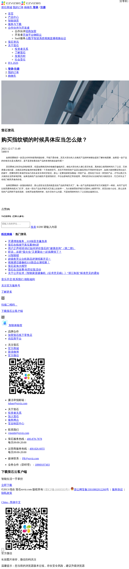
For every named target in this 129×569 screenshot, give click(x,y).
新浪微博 (13, 351)
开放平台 (28, 34)
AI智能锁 (13, 255)
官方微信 (13, 355)
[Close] (2, 550)
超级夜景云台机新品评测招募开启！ (29, 258)
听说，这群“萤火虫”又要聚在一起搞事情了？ (34, 251)
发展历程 (20, 56)
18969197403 (42, 464)
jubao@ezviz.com (17, 403)
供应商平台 (15, 338)
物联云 (38, 34)
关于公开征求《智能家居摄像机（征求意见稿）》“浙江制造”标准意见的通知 (53, 273)
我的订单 (18, 7)
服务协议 (117, 489)
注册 (43, 7)
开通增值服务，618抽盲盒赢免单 (27, 241)
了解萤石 (20, 52)
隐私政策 (6, 493)
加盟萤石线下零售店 (20, 335)
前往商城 (6, 7)
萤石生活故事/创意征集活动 (24, 269)
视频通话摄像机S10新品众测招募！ (29, 262)
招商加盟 (31, 31)
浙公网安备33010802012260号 (91, 489)
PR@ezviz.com (30, 458)
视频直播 (50, 38)
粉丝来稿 (6, 234)
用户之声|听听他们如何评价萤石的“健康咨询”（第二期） (41, 248)
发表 (33, 226)
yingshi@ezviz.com (18, 433)
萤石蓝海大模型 (17, 266)
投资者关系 (21, 48)
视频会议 (60, 38)
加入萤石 (13, 416)
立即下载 (6, 485)
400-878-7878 (34, 438)
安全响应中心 (16, 423)
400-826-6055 (37, 448)
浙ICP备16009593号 (56, 489)
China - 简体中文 (11, 502)
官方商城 (13, 348)
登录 (35, 7)
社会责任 (20, 59)
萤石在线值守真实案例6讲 (23, 244)
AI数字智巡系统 (35, 38)
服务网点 (13, 419)
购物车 (28, 7)
